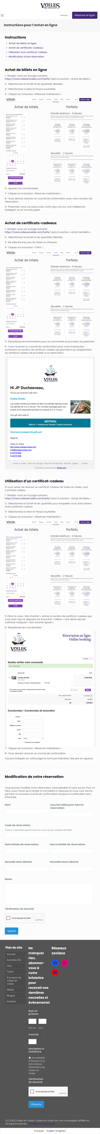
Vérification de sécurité (19, 908)
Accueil (11, 954)
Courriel (35, 1034)
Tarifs (10, 971)
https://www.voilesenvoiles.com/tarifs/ (27, 78)
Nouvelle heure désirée (64, 861)
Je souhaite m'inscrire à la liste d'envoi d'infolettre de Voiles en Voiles (37, 1065)
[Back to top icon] (87, 1128)
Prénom (32, 1028)
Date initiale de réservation (22, 844)
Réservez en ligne (85, 15)
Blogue (11, 995)
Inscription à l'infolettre (36, 1050)
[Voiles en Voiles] (50, 6)
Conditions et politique (41, 1123)
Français (63, 15)
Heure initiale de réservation (67, 844)
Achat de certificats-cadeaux (26, 47)
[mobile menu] (2, 15)
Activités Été (14, 960)
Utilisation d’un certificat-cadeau (28, 52)
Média (10, 989)
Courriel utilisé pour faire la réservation (67, 806)
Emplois (11, 1001)
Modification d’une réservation (26, 56)
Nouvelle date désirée (18, 861)
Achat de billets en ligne (22, 43)
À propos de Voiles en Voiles (14, 980)
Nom (8, 804)
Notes (8, 879)
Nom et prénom (35, 1012)
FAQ (9, 965)
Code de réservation (17, 825)
